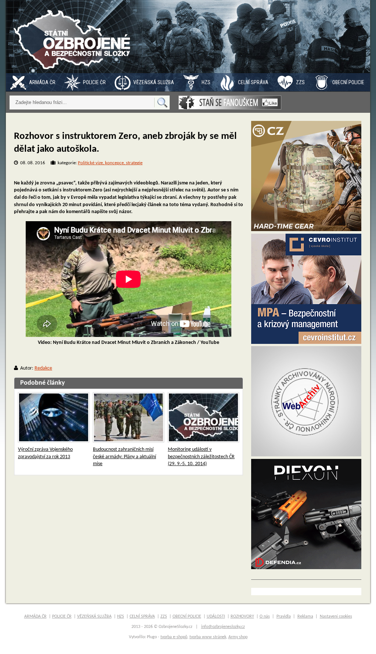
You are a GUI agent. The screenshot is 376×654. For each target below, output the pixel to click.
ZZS (300, 82)
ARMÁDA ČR (42, 82)
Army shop (237, 637)
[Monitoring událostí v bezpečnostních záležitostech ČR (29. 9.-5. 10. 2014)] (203, 417)
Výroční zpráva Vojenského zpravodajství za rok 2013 (45, 453)
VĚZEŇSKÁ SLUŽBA (153, 82)
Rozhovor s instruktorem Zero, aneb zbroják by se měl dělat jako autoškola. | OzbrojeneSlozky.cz (74, 36)
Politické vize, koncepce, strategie (110, 163)
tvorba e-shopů (173, 637)
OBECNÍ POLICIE (348, 82)
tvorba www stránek (207, 637)
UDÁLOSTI (216, 616)
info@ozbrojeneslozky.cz (223, 627)
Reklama (305, 616)
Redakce (43, 368)
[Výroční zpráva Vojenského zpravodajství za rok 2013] (53, 417)
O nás (265, 616)
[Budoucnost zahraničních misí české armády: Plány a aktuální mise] (128, 417)
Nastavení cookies (336, 616)
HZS (206, 82)
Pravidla (283, 616)
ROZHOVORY (242, 616)
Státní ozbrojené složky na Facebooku (229, 102)
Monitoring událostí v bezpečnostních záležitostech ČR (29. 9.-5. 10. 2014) (201, 457)
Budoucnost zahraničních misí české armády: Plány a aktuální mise (124, 457)
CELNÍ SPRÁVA (253, 82)
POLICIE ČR (94, 82)
